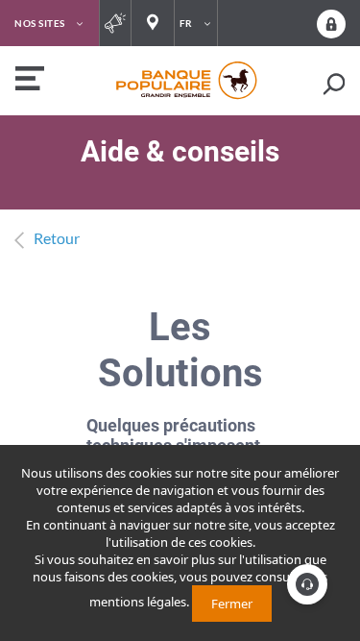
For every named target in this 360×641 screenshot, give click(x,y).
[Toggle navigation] (27, 81)
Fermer (231, 603)
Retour (57, 238)
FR (186, 23)
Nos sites (39, 23)
